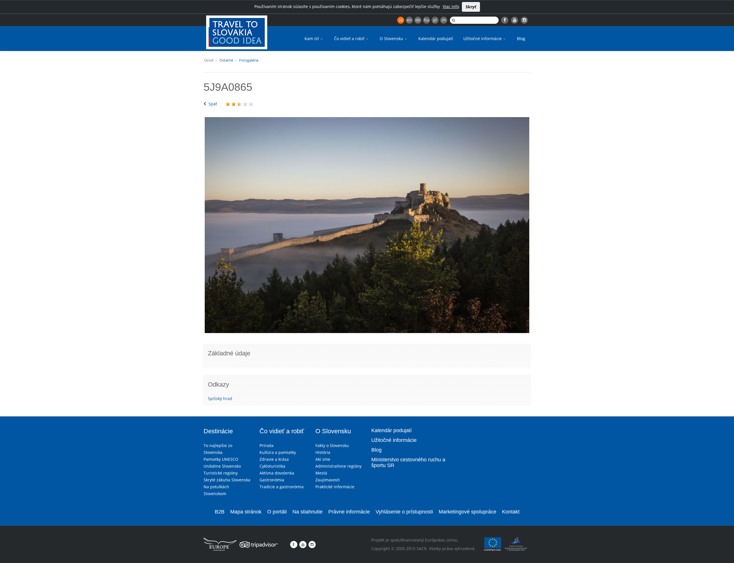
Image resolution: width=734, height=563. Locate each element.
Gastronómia (271, 480)
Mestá (321, 473)
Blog (521, 38)
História (322, 452)
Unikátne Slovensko (222, 466)
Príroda (266, 445)
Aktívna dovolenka (276, 473)
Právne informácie (349, 512)
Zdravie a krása (274, 459)
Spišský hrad (220, 398)
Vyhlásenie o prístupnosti (404, 512)
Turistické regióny (221, 473)
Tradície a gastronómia (281, 486)
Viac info (451, 6)
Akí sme (322, 459)
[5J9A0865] (367, 225)
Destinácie (218, 431)
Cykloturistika (272, 466)
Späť (212, 104)
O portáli (277, 512)
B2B (220, 512)
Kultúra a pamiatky (277, 452)
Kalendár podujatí (435, 38)
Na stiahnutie (307, 512)
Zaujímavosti (327, 480)
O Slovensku (392, 38)
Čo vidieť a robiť (350, 38)
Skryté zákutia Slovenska (227, 480)
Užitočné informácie (483, 38)
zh (444, 20)
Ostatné (226, 60)
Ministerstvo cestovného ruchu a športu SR (408, 462)
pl (435, 20)
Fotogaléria (248, 60)
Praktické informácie (334, 486)
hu (426, 20)
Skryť (471, 6)
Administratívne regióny (338, 466)
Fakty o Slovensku (332, 445)
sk (401, 20)
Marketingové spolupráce (467, 512)
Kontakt (511, 512)
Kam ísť (312, 38)
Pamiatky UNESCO (221, 459)
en (409, 20)
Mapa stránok (245, 512)
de (417, 20)
